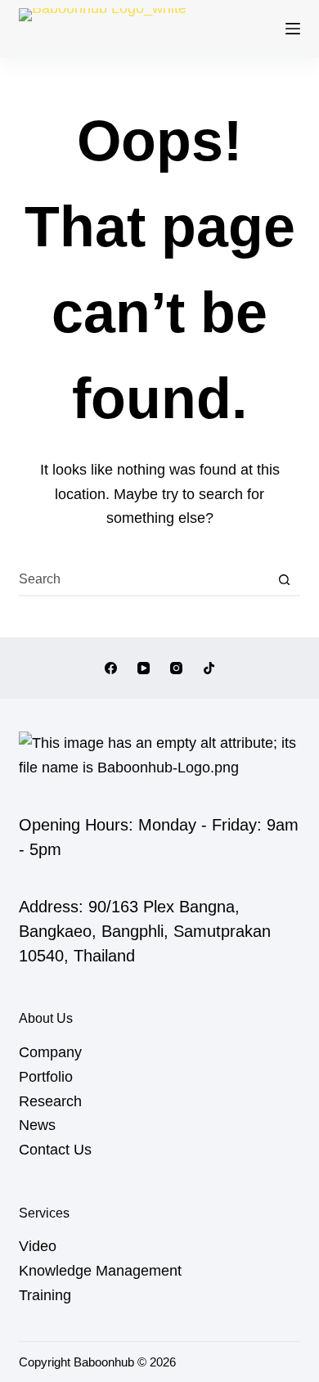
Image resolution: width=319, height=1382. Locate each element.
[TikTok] (209, 668)
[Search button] (284, 579)
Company (50, 1052)
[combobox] (143, 579)
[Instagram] (176, 668)
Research (50, 1101)
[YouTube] (143, 668)
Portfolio (46, 1077)
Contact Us (55, 1149)
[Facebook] (111, 668)
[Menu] (292, 28)
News (37, 1125)
